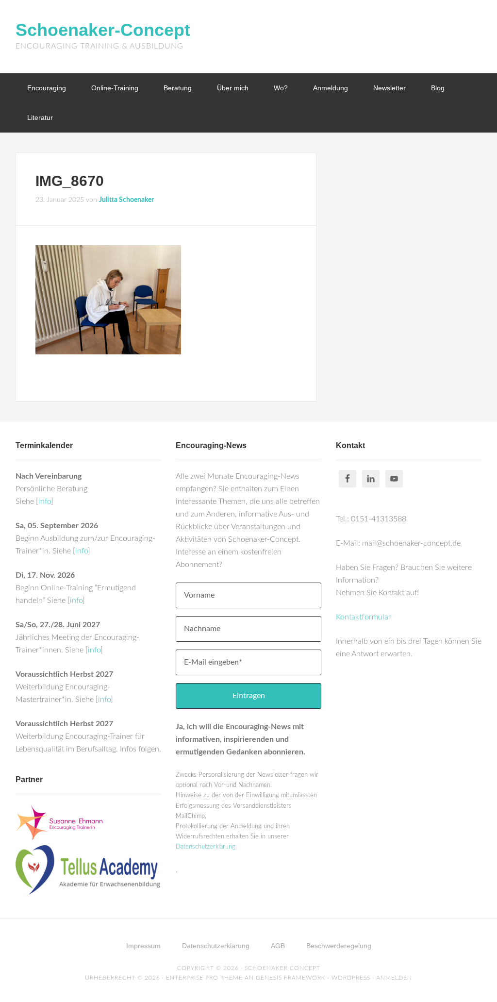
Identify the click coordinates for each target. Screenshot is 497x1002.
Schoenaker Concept (282, 968)
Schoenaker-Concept (103, 30)
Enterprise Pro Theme (204, 978)
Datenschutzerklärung (205, 847)
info (44, 501)
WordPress (350, 978)
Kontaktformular (363, 617)
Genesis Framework (291, 978)
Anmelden (394, 978)
